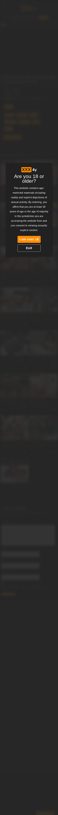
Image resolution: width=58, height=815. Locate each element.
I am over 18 (29, 239)
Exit (29, 248)
